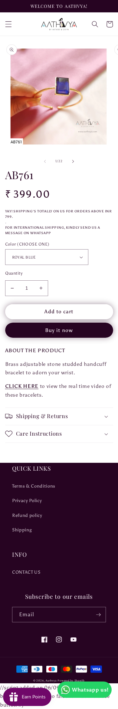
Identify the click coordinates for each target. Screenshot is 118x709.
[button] (8, 24)
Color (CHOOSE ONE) (27, 244)
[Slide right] (73, 161)
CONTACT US (26, 572)
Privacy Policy (27, 500)
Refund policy (27, 515)
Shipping (22, 530)
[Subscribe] (98, 615)
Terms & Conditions (33, 486)
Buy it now (59, 330)
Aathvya (51, 680)
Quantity (14, 273)
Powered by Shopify (71, 680)
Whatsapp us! (90, 690)
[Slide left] (45, 161)
